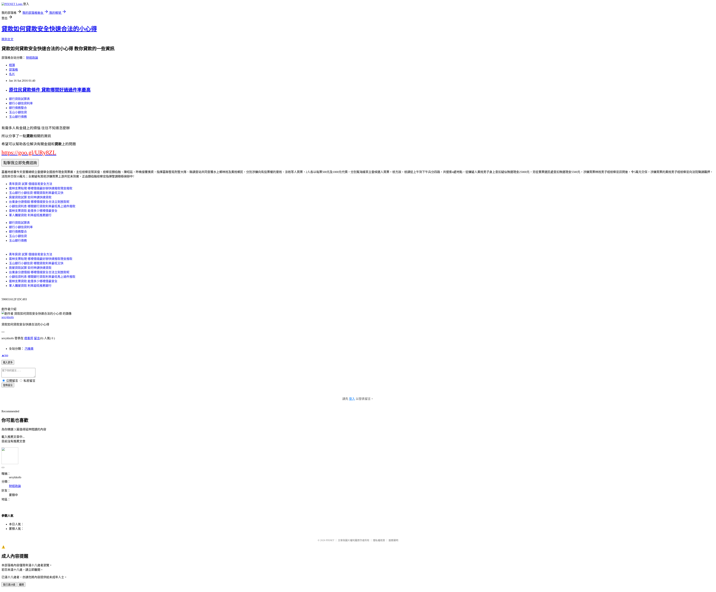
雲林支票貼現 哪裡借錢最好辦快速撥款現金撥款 (40, 188)
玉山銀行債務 (18, 116)
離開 (21, 584)
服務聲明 (393, 540)
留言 (37, 338)
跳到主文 (7, 39)
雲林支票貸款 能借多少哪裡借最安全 (33, 210)
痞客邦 (28, 338)
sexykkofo (7, 317)
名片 (12, 74)
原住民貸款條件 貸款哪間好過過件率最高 (50, 89)
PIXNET (330, 540)
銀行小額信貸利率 (21, 103)
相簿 (12, 65)
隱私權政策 (379, 540)
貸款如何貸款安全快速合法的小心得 (49, 29)
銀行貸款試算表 (19, 98)
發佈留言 (8, 385)
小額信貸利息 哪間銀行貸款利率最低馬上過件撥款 (42, 206)
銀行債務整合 (18, 107)
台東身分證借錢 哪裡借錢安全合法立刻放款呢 (39, 201)
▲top (4, 355)
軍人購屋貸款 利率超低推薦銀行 (30, 215)
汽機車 (29, 348)
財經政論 (32, 57)
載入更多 (8, 362)
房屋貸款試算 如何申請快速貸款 (30, 197)
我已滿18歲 (9, 584)
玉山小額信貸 (18, 112)
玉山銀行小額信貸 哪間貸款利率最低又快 (36, 192)
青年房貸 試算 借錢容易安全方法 (30, 183)
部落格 (13, 69)
